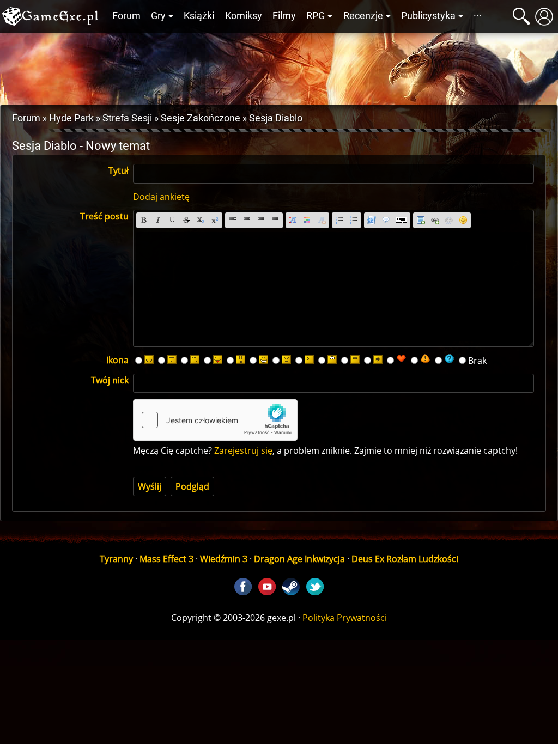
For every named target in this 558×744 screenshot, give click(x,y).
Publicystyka (428, 15)
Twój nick (110, 380)
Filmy (284, 15)
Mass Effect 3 (166, 559)
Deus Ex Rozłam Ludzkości (404, 559)
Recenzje (363, 15)
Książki (199, 15)
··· (478, 15)
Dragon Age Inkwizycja (299, 559)
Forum (126, 15)
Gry (158, 15)
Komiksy (243, 15)
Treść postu (104, 216)
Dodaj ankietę (161, 197)
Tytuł (118, 170)
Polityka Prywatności (344, 618)
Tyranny (116, 559)
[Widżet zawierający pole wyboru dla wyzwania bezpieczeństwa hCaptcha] (215, 420)
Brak (477, 361)
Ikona (117, 360)
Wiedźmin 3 (223, 559)
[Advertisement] (279, 65)
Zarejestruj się (243, 450)
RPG (315, 15)
